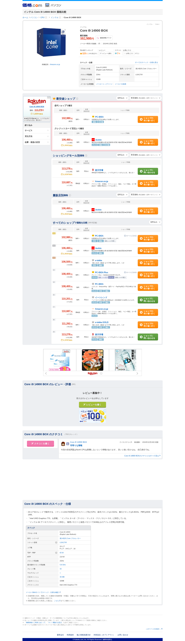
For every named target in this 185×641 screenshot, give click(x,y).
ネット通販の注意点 (55, 622)
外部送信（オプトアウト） (104, 635)
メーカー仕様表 (120, 84)
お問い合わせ (123, 635)
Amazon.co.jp (55, 64)
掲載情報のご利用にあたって (35, 622)
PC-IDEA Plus (101, 272)
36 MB (62, 577)
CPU (42, 17)
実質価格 (144, 98)
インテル (54, 17)
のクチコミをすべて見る (141, 456)
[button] (77, 98)
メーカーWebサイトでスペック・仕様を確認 (42, 592)
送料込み (120, 98)
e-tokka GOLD (101, 322)
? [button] (56, 542)
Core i (157, 24)
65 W (62, 553)
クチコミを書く (41, 443)
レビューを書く (107, 53)
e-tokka (98, 260)
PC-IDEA (99, 236)
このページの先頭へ (153, 629)
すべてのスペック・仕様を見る (146, 62)
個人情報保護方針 (84, 635)
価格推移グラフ (105, 38)
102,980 (87, 38)
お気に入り (129, 53)
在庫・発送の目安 (32, 142)
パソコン (34, 17)
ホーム (25, 17)
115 (85, 53)
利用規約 (70, 635)
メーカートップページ (104, 84)
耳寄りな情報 (76, 445)
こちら (56, 601)
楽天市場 (99, 334)
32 (61, 569)
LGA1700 (63, 542)
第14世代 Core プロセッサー (70, 538)
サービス (28, 130)
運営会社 (60, 635)
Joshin (98, 248)
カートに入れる (131, 236)
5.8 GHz (63, 565)
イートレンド (101, 297)
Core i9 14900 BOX (78, 442)
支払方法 (28, 136)
